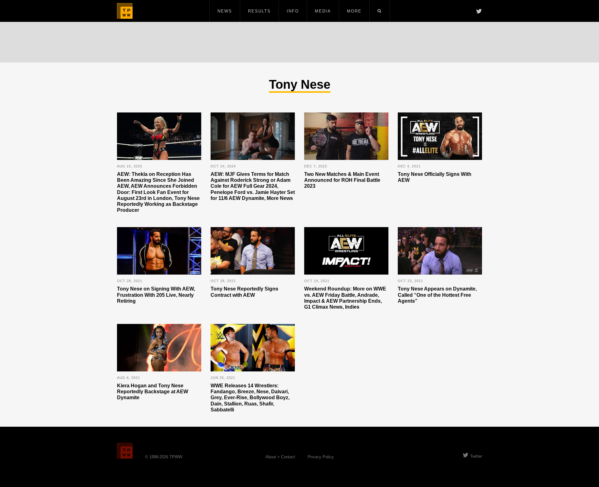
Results (259, 11)
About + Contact (280, 457)
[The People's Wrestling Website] (125, 11)
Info (293, 11)
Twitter (476, 456)
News (224, 11)
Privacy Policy (321, 457)
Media (323, 11)
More (354, 11)
